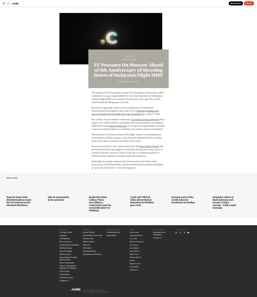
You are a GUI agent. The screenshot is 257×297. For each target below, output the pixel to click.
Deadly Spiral (111, 235)
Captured (63, 235)
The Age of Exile (65, 232)
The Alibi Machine (113, 232)
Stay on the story (128, 59)
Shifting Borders (65, 248)
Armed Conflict (88, 232)
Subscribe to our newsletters (159, 233)
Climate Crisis (88, 238)
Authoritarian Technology (92, 235)
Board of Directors (137, 241)
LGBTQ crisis (64, 271)
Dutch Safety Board (149, 146)
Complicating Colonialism (69, 244)
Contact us (134, 269)
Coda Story (124, 81)
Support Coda (135, 263)
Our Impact (134, 244)
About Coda (134, 232)
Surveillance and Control (92, 254)
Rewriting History (89, 251)
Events (132, 260)
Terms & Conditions (88, 290)
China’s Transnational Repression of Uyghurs (68, 266)
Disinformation (88, 241)
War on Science (65, 241)
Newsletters (235, 3)
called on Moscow (118, 126)
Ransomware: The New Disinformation (68, 258)
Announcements (136, 235)
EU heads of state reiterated (145, 120)
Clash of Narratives (66, 262)
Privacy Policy (100, 290)
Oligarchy (86, 244)
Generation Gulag (66, 277)
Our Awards (134, 248)
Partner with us (135, 257)
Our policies (134, 266)
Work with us (135, 251)
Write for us (134, 254)
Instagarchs (63, 280)
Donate (249, 3)
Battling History (65, 254)
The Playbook (64, 238)
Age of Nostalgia (65, 251)
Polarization (87, 248)
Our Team (133, 238)
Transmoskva (64, 274)
